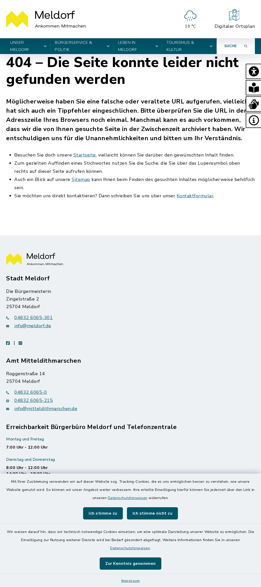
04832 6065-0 (30, 392)
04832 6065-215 (33, 400)
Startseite (84, 155)
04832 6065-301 (33, 318)
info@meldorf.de (32, 326)
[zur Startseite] (46, 19)
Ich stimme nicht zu (153, 513)
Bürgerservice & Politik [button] (73, 46)
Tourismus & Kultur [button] (180, 46)
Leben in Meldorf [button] (127, 46)
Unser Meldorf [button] (19, 46)
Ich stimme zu (103, 513)
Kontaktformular (195, 196)
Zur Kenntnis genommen (130, 563)
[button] (253, 71)
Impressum (130, 580)
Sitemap (81, 179)
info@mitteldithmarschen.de (45, 409)
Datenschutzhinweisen (128, 497)
